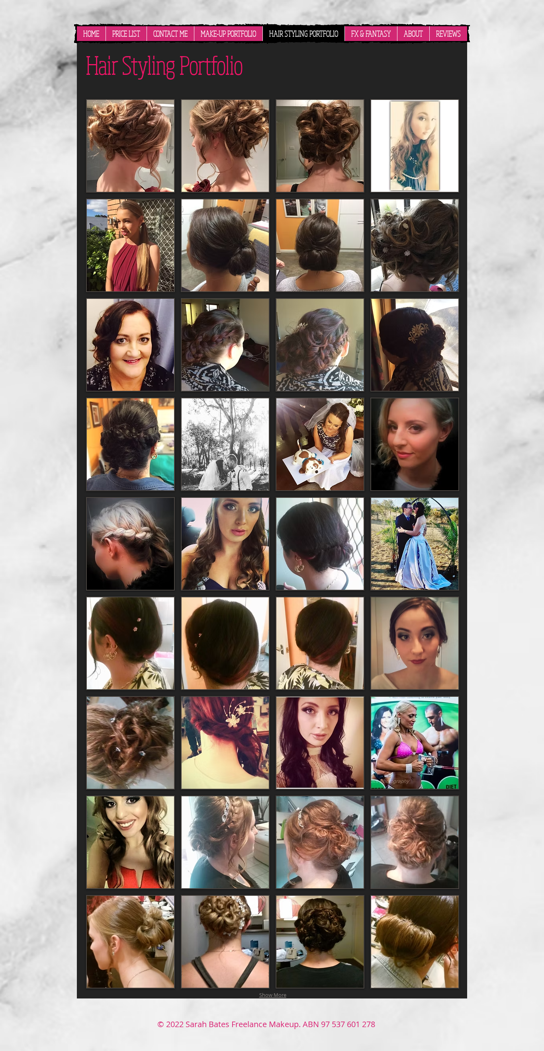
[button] (130, 146)
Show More (272, 994)
